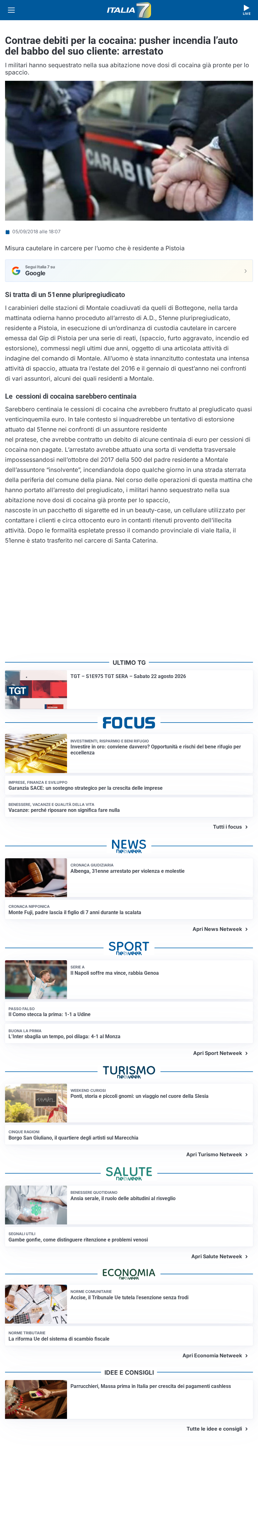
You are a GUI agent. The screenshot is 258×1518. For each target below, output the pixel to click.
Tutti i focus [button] (227, 827)
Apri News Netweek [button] (217, 929)
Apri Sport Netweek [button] (217, 1053)
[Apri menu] (11, 10)
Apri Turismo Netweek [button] (214, 1154)
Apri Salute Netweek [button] (216, 1256)
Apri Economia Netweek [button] (212, 1355)
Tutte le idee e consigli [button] (214, 1429)
